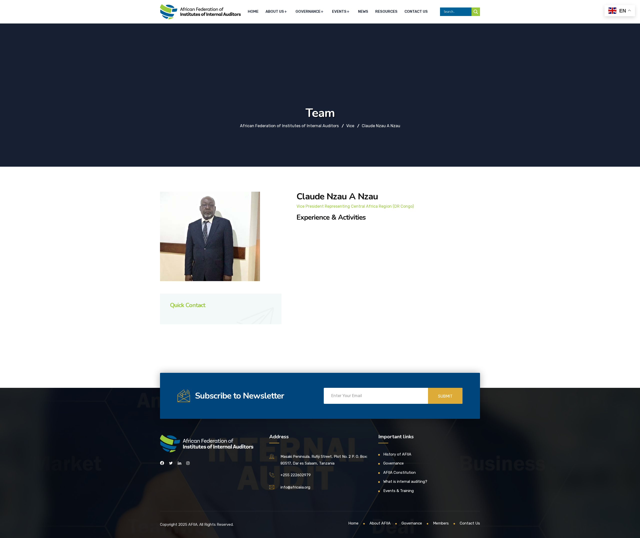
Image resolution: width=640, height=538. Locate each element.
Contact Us (416, 11)
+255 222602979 (295, 475)
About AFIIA (380, 523)
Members (441, 523)
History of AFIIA (397, 454)
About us (275, 11)
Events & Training (398, 491)
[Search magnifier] (476, 11)
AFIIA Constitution (399, 472)
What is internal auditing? (405, 481)
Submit (445, 396)
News (363, 11)
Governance (308, 11)
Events (339, 11)
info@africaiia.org (295, 487)
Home (253, 11)
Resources (386, 11)
